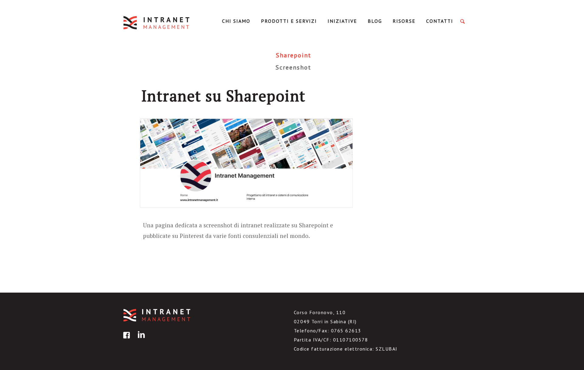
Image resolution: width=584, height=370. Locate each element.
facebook (125, 339)
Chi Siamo (236, 21)
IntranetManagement (156, 22)
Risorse (404, 21)
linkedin (140, 339)
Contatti (439, 21)
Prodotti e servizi (289, 21)
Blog (375, 21)
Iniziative (342, 21)
